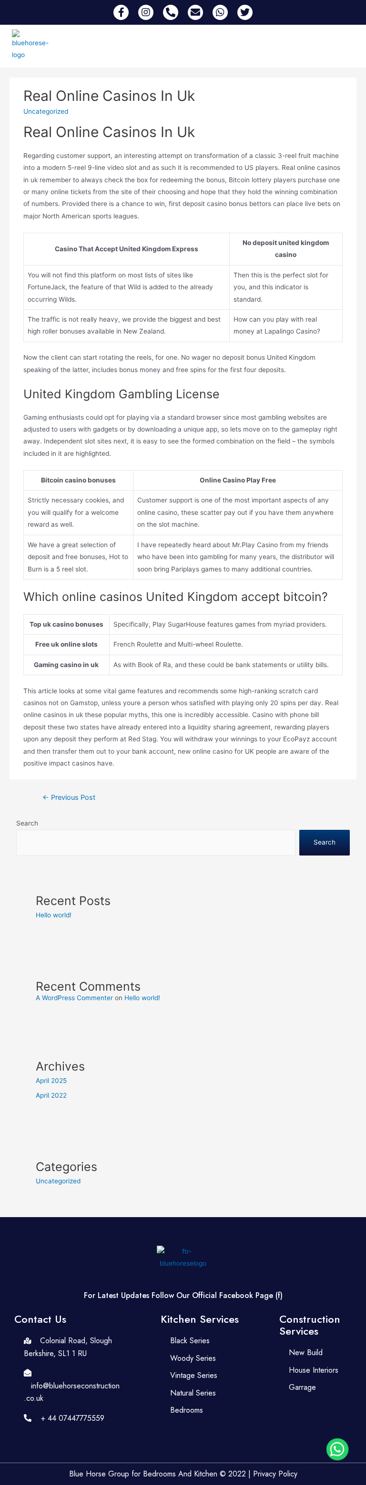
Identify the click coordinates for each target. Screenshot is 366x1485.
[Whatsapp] (220, 12)
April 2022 (51, 1095)
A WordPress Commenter (74, 998)
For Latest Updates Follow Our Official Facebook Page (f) (183, 1295)
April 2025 (51, 1080)
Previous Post (68, 797)
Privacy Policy (275, 1473)
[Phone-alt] (170, 12)
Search (27, 823)
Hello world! (53, 915)
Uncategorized (58, 1181)
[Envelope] (195, 12)
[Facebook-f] (121, 12)
